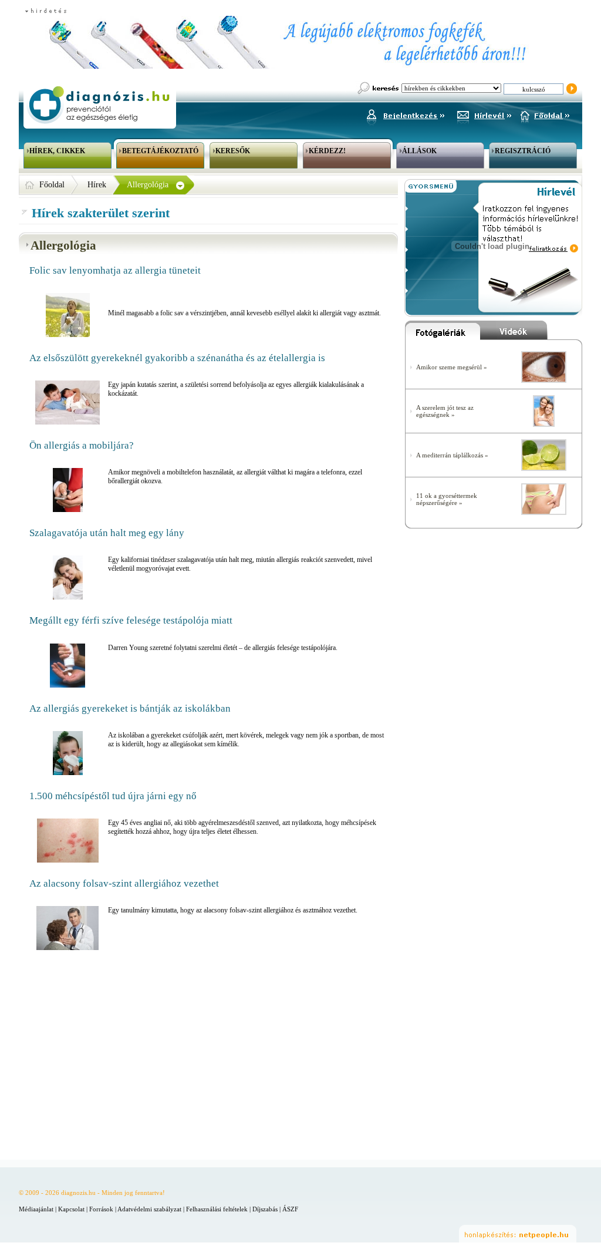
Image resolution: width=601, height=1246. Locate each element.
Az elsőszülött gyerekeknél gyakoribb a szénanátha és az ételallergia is (177, 357)
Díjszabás (265, 1209)
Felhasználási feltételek (217, 1209)
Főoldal (52, 184)
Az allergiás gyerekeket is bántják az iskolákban (130, 708)
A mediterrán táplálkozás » (452, 455)
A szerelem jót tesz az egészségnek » (445, 411)
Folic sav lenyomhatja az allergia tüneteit (115, 270)
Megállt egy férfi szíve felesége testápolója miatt (130, 620)
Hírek (96, 184)
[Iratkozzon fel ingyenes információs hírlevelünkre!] (484, 114)
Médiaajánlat (36, 1209)
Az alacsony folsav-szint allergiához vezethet (124, 883)
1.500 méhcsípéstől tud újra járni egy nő (113, 796)
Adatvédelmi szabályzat (149, 1209)
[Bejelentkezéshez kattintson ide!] (405, 114)
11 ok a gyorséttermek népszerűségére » (446, 499)
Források (101, 1209)
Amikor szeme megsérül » (451, 367)
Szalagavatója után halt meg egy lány (106, 532)
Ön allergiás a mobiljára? (81, 445)
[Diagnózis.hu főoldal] (98, 104)
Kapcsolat (71, 1209)
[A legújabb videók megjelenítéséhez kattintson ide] (531, 333)
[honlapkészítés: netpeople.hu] (517, 1233)
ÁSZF (290, 1209)
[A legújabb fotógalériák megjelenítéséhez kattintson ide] (442, 333)
